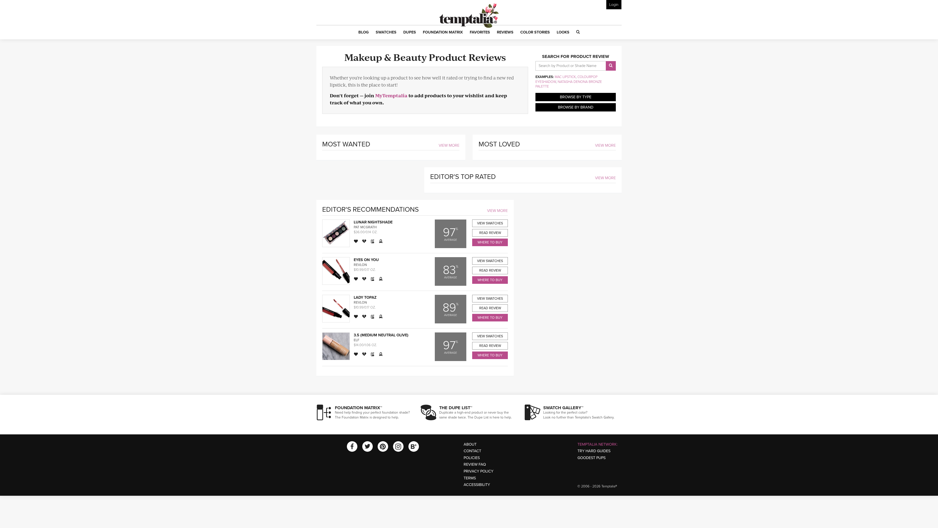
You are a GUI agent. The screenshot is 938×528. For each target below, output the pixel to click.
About (470, 444)
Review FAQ (475, 464)
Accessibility (477, 484)
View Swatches (490, 223)
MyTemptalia (391, 95)
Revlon (360, 265)
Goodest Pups (591, 457)
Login (613, 4)
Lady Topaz (365, 297)
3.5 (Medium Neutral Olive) (381, 335)
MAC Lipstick (565, 77)
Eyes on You (366, 259)
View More (449, 145)
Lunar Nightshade (373, 222)
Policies (472, 457)
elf (356, 340)
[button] (363, 32)
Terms (470, 478)
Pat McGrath (365, 227)
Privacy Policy (478, 471)
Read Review (490, 233)
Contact (472, 451)
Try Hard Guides (593, 451)
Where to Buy (490, 242)
